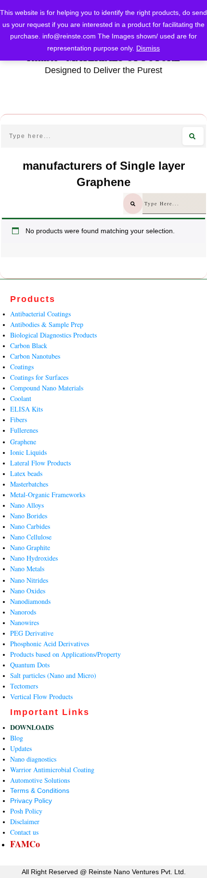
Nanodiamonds (30, 601)
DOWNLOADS (32, 727)
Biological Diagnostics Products (53, 334)
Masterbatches (29, 484)
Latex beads (26, 473)
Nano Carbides (30, 526)
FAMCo (25, 844)
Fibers (18, 419)
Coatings (22, 366)
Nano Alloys (27, 505)
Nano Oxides (27, 590)
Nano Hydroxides (34, 558)
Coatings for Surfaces (39, 377)
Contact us (24, 832)
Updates (21, 748)
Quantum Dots (30, 664)
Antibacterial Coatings (40, 313)
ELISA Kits (26, 409)
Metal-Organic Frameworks (47, 494)
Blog (16, 737)
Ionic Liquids (28, 452)
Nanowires (24, 622)
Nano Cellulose (31, 536)
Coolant (20, 398)
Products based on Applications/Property (65, 654)
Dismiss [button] (148, 48)
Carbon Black (28, 345)
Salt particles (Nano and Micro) (53, 675)
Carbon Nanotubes (35, 356)
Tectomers (24, 685)
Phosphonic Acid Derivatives (49, 643)
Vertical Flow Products (41, 696)
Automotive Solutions (40, 780)
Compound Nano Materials (46, 387)
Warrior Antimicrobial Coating (52, 769)
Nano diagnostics (33, 759)
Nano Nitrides (29, 580)
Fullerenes (24, 430)
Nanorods (23, 611)
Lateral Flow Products (40, 462)
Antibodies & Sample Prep (46, 324)
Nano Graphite (30, 547)
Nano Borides (28, 515)
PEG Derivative (31, 633)
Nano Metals (27, 568)
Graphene (23, 441)
